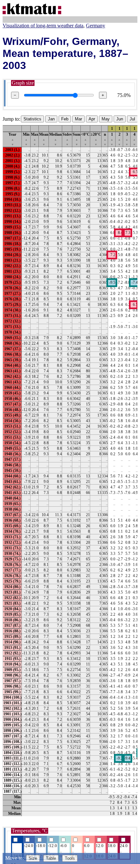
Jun (119, 119)
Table (51, 858)
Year (12, 139)
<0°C (85, 139)
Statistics (32, 119)
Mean (44, 139)
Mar (78, 119)
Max (34, 139)
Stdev (67, 139)
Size (33, 858)
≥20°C (96, 139)
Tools (70, 858)
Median (55, 139)
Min (26, 139)
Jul (132, 119)
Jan (51, 119)
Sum (76, 139)
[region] (70, 470)
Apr (92, 119)
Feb (64, 119)
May (106, 119)
